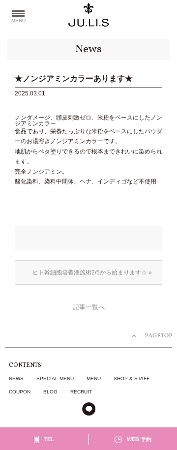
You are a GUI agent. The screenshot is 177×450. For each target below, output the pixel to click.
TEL (49, 439)
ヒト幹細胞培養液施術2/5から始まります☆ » (92, 272)
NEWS (16, 378)
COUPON (19, 391)
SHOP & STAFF (131, 378)
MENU (94, 378)
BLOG (50, 391)
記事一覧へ (89, 307)
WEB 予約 (139, 439)
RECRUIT (81, 391)
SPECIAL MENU (55, 378)
